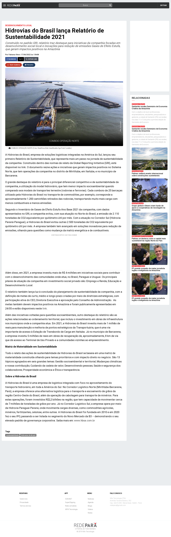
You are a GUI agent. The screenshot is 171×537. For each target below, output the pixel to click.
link (44, 308)
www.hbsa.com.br (84, 420)
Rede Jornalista (70, 506)
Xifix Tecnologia (88, 531)
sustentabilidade (12, 435)
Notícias (91, 499)
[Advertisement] (85, 13)
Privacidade (24, 502)
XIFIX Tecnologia (71, 509)
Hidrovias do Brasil (28, 435)
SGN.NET (68, 499)
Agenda (90, 502)
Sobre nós (23, 499)
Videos (90, 509)
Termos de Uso (25, 506)
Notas (90, 513)
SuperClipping (70, 502)
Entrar (163, 5)
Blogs (90, 506)
